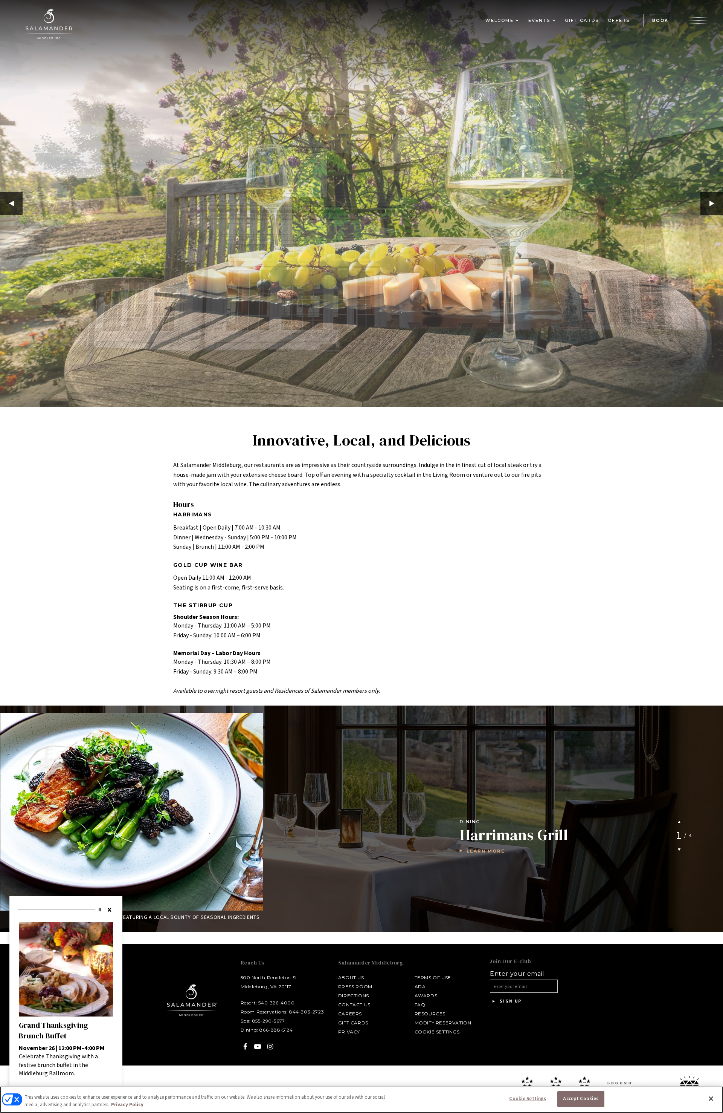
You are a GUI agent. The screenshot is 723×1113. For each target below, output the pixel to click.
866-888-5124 (276, 1030)
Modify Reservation (443, 1023)
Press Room (355, 986)
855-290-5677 (268, 1021)
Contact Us (354, 1004)
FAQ (420, 1004)
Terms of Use (433, 977)
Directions (353, 995)
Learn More (486, 851)
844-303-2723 (306, 1012)
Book (660, 20)
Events (539, 20)
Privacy (349, 1032)
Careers (350, 1014)
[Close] (109, 909)
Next (711, 203)
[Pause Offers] (100, 909)
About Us (351, 977)
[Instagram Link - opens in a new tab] (270, 1046)
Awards (426, 995)
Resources (430, 1014)
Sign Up (510, 1001)
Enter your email (517, 974)
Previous (11, 203)
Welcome (499, 20)
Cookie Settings (437, 1032)
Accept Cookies (580, 1098)
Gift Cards (582, 20)
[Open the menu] (698, 20)
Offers (619, 20)
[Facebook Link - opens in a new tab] (245, 1046)
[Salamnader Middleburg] (49, 24)
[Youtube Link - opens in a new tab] (257, 1046)
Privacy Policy (127, 1104)
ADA (420, 986)
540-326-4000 (276, 1003)
